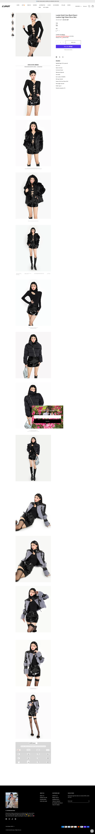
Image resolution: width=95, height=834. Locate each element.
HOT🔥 (23, 5)
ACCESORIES (56, 5)
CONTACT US (55, 795)
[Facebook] (43, 425)
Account (85, 6)
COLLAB (63, 5)
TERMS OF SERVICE (56, 801)
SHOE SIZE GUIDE (43, 801)
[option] (12, 16)
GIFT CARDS (45, 7)
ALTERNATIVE (42, 5)
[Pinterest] (51, 425)
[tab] (59, 60)
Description (58, 60)
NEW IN (29, 5)
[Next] (12, 37)
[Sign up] (88, 801)
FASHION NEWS (43, 799)
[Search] (89, 6)
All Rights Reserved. (18, 829)
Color (57, 23)
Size (57, 28)
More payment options (68, 49)
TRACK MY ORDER (56, 804)
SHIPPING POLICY (55, 799)
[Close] (61, 407)
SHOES (68, 5)
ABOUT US (42, 795)
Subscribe (47, 421)
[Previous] (12, 11)
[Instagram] (46, 425)
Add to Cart (73, 42)
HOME (18, 5)
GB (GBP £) (77, 6)
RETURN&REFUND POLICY (57, 803)
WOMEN (35, 5)
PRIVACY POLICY (55, 797)
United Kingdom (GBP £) (9, 826)
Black (57, 25)
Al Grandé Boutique (11, 829)
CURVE (49, 5)
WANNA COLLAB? (43, 797)
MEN (40, 7)
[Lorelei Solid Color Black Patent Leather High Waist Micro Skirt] (13, 15)
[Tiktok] (48, 425)
